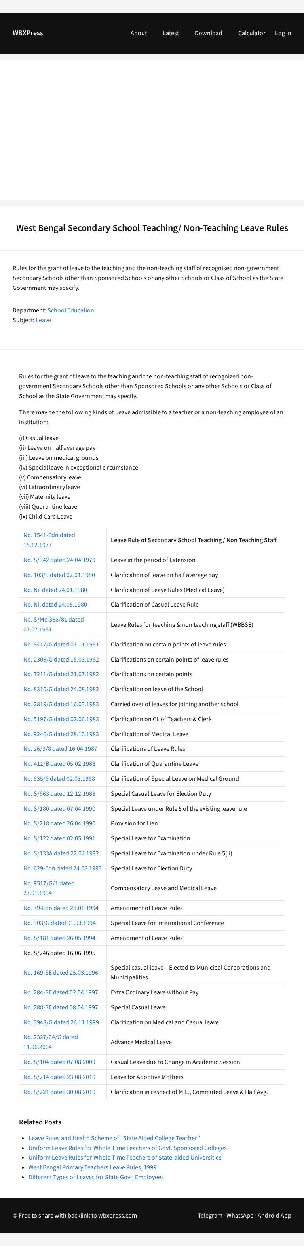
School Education (71, 310)
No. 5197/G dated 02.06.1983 (61, 719)
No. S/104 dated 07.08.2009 (59, 1062)
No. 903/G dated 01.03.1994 (59, 923)
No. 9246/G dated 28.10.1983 (61, 734)
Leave (43, 320)
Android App (274, 1215)
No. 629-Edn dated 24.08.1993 (62, 868)
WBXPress (28, 33)
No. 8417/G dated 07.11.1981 (61, 644)
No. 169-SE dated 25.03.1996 (60, 972)
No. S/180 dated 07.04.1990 (59, 808)
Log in (283, 33)
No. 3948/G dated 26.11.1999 (61, 1022)
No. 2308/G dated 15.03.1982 (61, 659)
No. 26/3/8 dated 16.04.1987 (60, 748)
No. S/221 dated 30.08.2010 (59, 1092)
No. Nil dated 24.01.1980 (55, 590)
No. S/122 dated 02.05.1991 (59, 838)
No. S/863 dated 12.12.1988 (59, 793)
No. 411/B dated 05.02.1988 (59, 763)
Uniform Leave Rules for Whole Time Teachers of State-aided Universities (125, 1157)
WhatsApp (240, 1215)
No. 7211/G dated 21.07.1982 (61, 674)
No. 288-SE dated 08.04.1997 (60, 1007)
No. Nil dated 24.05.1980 (55, 604)
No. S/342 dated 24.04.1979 (59, 560)
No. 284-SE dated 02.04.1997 (60, 992)
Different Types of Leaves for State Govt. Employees (96, 1177)
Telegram (210, 1215)
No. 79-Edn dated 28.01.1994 (61, 908)
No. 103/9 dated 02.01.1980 (59, 575)
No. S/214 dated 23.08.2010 (59, 1077)
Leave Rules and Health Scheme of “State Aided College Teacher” (114, 1138)
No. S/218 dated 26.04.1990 (59, 823)
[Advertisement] (152, 135)
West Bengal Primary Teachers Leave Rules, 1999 (92, 1167)
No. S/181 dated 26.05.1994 (59, 938)
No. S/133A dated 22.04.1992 (61, 853)
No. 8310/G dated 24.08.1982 (61, 689)
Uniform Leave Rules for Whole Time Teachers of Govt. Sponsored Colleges (127, 1148)
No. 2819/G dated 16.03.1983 (61, 704)
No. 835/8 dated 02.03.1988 (59, 778)
